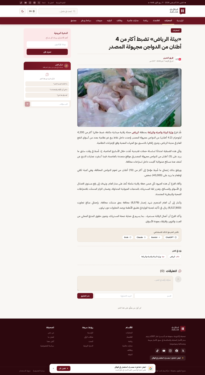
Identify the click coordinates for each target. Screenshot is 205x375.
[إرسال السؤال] (27, 104)
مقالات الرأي (88, 337)
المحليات (168, 20)
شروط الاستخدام (25, 371)
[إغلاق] (53, 368)
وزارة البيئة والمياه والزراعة (160, 132)
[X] (39, 2)
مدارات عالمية (132, 20)
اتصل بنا (51, 3)
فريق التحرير (168, 58)
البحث (91, 341)
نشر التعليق (85, 296)
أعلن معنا (50, 341)
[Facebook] (34, 2)
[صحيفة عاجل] (178, 11)
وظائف (119, 20)
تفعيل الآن (63, 368)
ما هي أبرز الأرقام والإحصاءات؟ (58, 89)
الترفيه (109, 20)
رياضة (145, 20)
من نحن (51, 333)
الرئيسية (180, 20)
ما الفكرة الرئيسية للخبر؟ (60, 84)
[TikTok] (21, 2)
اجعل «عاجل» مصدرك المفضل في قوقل (168, 358)
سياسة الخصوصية (47, 346)
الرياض (135, 132)
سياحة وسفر (86, 20)
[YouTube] (25, 2)
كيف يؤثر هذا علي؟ (62, 95)
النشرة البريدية (60, 3)
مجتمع (73, 20)
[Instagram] (30, 2)
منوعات (99, 20)
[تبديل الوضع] (22, 11)
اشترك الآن (47, 52)
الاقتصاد (156, 20)
